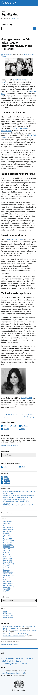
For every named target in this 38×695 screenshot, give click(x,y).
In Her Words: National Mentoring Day (26, 416)
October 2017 (7, 585)
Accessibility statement (10, 664)
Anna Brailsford (6, 54)
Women (3, 56)
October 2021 (7, 531)
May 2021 (6, 533)
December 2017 (8, 581)
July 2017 (6, 591)
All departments (15, 661)
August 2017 (7, 589)
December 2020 (8, 541)
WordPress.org (8, 617)
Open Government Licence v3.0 (13, 673)
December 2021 (8, 527)
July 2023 (6, 523)
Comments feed (8, 615)
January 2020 (7, 558)
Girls (31, 54)
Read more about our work (9, 445)
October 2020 (8, 545)
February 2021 (8, 539)
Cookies (24, 664)
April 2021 (6, 535)
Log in (5, 611)
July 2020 (6, 548)
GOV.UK (4, 661)
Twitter (6, 477)
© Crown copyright (19, 690)
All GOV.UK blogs (7, 658)
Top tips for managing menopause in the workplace (19, 495)
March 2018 (7, 579)
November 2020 (8, 543)
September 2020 (8, 547)
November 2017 (8, 583)
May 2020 (6, 552)
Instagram (7, 481)
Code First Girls (27, 398)
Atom (23, 467)
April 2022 (6, 525)
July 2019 (6, 566)
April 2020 (6, 554)
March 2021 (7, 537)
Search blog (6, 24)
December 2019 (8, 560)
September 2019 (8, 564)
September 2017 (8, 587)
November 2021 (8, 529)
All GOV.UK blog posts (24, 658)
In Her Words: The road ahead (11, 416)
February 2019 (8, 571)
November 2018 (8, 575)
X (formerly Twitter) (10, 426)
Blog (3, 11)
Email (23, 429)
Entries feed (7, 613)
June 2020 (6, 550)
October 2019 (7, 562)
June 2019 (6, 568)
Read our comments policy (9, 644)
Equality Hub (9, 14)
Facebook (24, 426)
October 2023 (8, 521)
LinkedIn (6, 429)
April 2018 (6, 577)
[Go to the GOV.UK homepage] (8, 2)
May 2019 (6, 570)
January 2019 (7, 573)
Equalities (27, 54)
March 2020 (7, 556)
